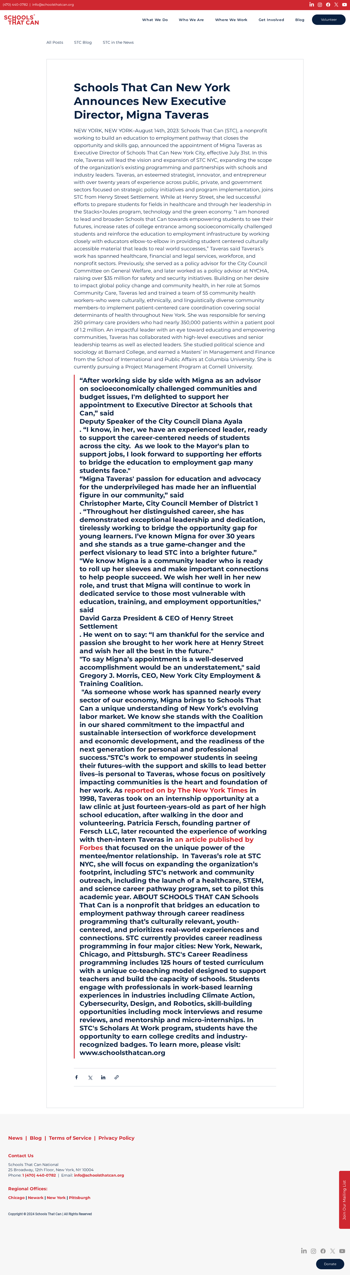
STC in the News (118, 42)
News (15, 1138)
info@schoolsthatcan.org (53, 4)
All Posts (54, 42)
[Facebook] (328, 4)
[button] (344, 1200)
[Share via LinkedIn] (103, 1077)
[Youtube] (344, 4)
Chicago (16, 1197)
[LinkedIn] (311, 4)
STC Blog (83, 42)
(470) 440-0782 (15, 4)
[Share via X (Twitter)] (89, 1077)
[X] (336, 4)
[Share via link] (116, 1077)
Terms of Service (70, 1138)
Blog (36, 1138)
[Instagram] (320, 4)
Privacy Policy (116, 1138)
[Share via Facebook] (76, 1077)
